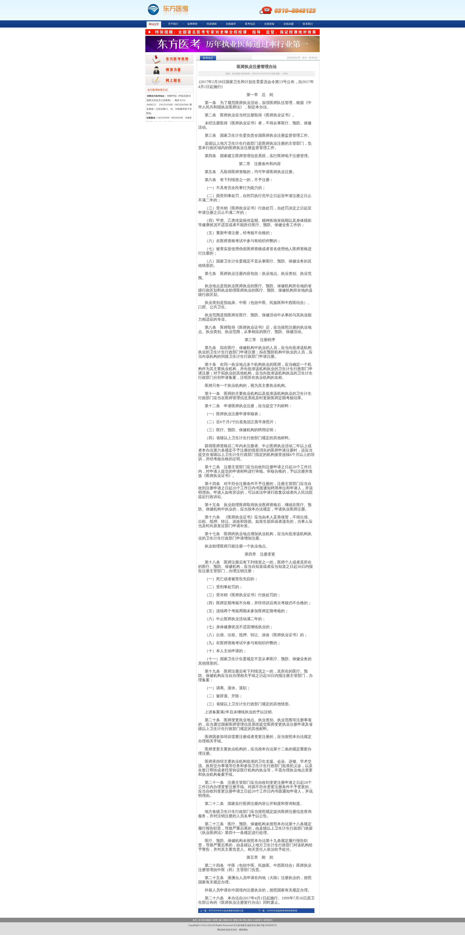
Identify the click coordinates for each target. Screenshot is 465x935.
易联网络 (243, 929)
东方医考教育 (198, 9)
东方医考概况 (204, 920)
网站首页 (154, 24)
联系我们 (308, 24)
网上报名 (247, 920)
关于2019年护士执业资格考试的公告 (226, 910)
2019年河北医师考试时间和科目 (282, 910)
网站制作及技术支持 (227, 929)
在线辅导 (231, 24)
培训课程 (212, 24)
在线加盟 (289, 24)
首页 (304, 57)
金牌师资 (192, 24)
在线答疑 (269, 24)
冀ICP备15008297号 (266, 925)
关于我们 (173, 24)
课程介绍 (237, 920)
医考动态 (250, 24)
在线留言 (258, 920)
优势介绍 (227, 920)
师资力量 (217, 920)
